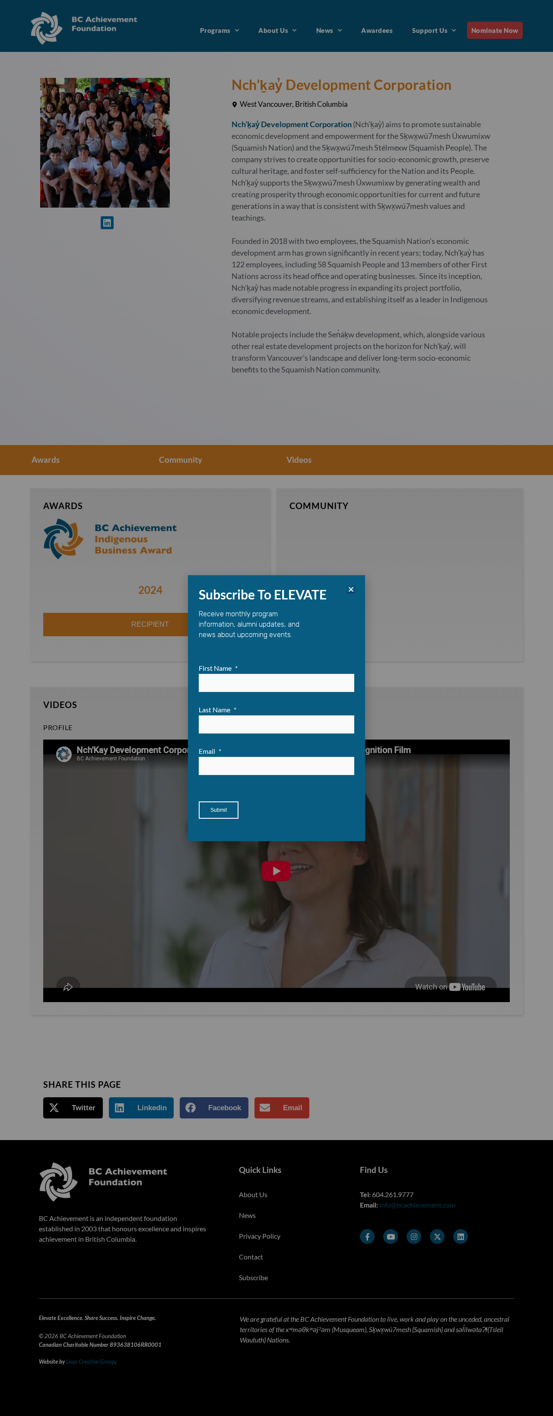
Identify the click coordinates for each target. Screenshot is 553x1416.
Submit (218, 810)
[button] (351, 589)
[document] (276, 708)
